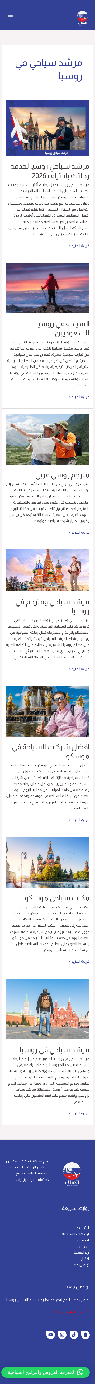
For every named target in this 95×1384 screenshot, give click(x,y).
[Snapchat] (85, 1335)
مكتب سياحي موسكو (57, 898)
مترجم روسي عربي (62, 475)
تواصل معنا (81, 1265)
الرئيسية (83, 1228)
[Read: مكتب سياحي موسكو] (47, 862)
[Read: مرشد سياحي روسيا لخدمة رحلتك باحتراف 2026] (47, 128)
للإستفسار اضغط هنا (73, 1312)
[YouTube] (50, 1335)
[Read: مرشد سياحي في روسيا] (47, 1009)
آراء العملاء (81, 1253)
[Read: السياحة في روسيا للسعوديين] (47, 288)
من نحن (83, 1246)
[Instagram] (62, 1335)
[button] (45, 1372)
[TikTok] (74, 1335)
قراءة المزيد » (79, 245)
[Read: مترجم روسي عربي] (47, 439)
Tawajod (68, 1361)
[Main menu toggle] (10, 15)
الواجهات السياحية (76, 1234)
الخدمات (83, 1240)
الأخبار (85, 1259)
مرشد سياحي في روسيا (54, 1049)
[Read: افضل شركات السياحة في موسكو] (47, 711)
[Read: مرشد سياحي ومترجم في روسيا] (47, 570)
